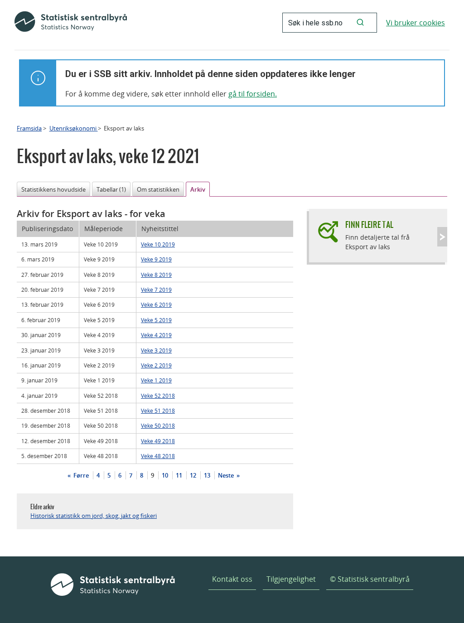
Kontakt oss (232, 579)
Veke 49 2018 (158, 440)
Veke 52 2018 (158, 395)
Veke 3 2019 (156, 350)
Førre (80, 475)
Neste (226, 475)
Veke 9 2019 (156, 259)
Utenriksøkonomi (73, 128)
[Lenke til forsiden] (70, 22)
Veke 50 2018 (158, 425)
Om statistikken (158, 189)
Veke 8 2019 (156, 274)
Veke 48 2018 (158, 455)
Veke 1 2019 (156, 380)
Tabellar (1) (111, 189)
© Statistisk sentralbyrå (370, 579)
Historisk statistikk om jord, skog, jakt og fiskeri (93, 516)
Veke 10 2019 (158, 244)
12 (193, 475)
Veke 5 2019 (156, 320)
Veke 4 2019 (156, 334)
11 (179, 475)
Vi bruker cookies (415, 23)
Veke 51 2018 (158, 410)
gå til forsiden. (252, 94)
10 (165, 475)
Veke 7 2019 (156, 289)
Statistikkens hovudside (53, 189)
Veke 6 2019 (156, 304)
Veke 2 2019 (156, 365)
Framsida (29, 128)
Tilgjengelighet (291, 579)
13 (207, 475)
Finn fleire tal (369, 224)
